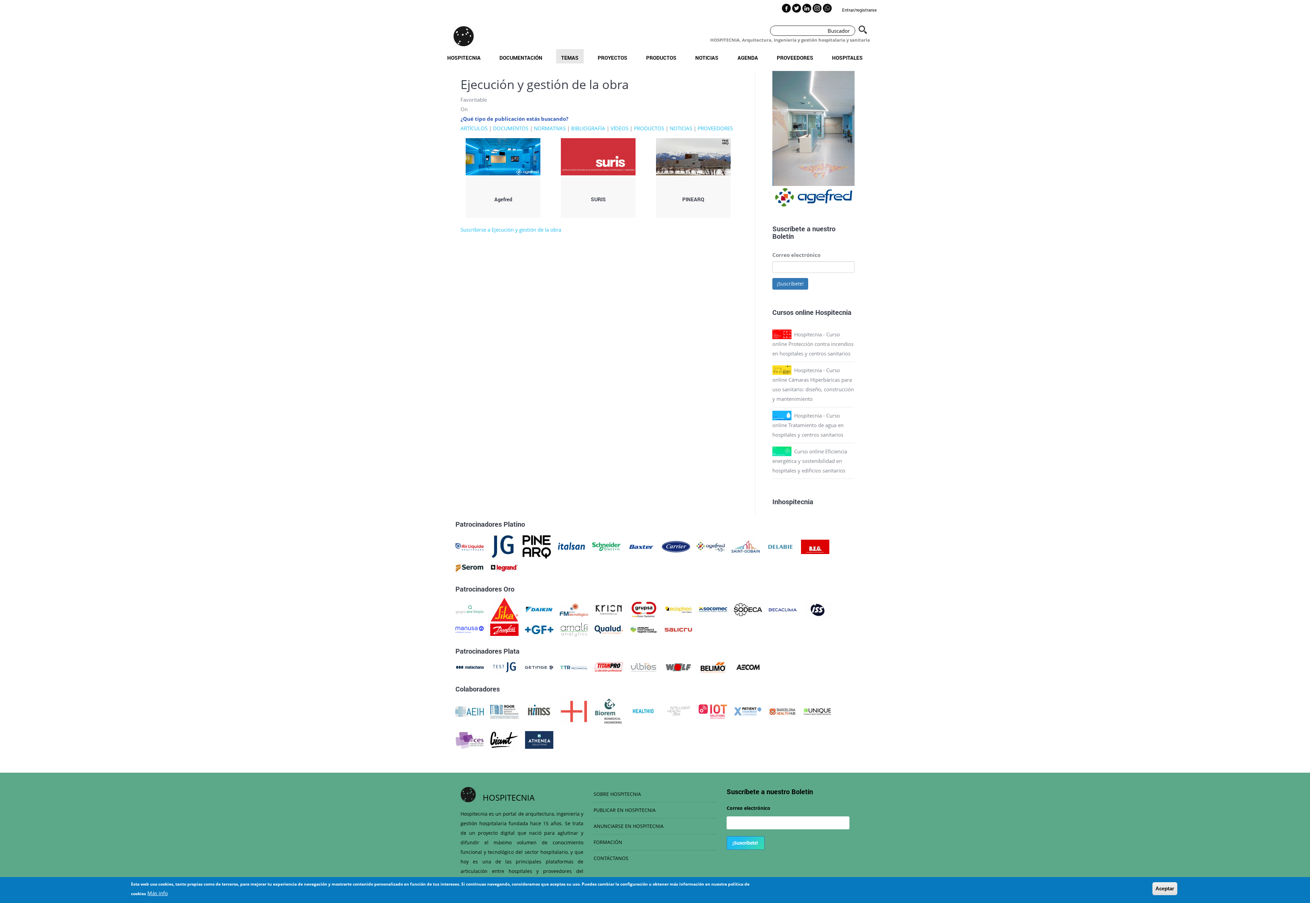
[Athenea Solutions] (539, 739)
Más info (157, 893)
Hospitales (847, 57)
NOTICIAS (681, 128)
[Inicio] (463, 36)
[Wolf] (678, 666)
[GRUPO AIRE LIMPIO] (469, 609)
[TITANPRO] (609, 666)
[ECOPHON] (678, 609)
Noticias (706, 57)
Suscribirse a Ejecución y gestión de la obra (511, 229)
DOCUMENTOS (510, 128)
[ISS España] (817, 609)
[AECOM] (748, 666)
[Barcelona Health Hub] (782, 711)
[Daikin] (539, 609)
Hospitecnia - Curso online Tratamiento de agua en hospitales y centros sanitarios (808, 425)
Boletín (783, 236)
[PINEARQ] (537, 546)
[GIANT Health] (504, 739)
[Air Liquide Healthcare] (469, 546)
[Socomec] (713, 609)
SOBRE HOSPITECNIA (617, 794)
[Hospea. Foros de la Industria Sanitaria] (574, 711)
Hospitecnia (464, 57)
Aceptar (1164, 888)
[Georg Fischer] (539, 629)
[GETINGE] (539, 666)
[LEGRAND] (504, 567)
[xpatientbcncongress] (747, 711)
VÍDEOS (619, 128)
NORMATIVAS (550, 128)
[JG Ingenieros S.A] (503, 546)
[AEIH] (469, 711)
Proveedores (795, 57)
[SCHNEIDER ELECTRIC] (606, 546)
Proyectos (612, 57)
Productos (661, 57)
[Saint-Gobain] (745, 546)
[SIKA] (504, 609)
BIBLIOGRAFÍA (588, 128)
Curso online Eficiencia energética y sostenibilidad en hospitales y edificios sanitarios (809, 461)
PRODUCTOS (649, 128)
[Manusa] (469, 629)
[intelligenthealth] (678, 711)
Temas (570, 57)
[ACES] (469, 739)
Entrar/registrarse (859, 10)
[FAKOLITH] (643, 629)
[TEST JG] (504, 666)
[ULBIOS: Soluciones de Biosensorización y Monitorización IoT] (643, 666)
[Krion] (609, 609)
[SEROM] (469, 567)
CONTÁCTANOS (611, 858)
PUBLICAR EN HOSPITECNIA (625, 810)
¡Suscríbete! (790, 283)
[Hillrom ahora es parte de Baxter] (641, 546)
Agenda (748, 57)
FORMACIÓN (608, 842)
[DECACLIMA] (783, 609)
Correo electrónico (796, 254)
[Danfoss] (504, 629)
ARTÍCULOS (474, 128)
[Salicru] (678, 629)
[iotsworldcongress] (713, 711)
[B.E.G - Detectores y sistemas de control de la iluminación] (815, 546)
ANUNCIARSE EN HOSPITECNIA (629, 826)
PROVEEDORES (715, 128)
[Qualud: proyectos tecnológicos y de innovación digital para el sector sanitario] (609, 629)
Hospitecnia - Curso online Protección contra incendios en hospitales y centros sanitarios (813, 344)
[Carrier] (676, 546)
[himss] (539, 711)
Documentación (520, 57)
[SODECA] (748, 609)
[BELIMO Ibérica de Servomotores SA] (713, 666)
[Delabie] (780, 546)
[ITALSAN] (571, 546)
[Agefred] (711, 546)
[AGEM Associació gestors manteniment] (504, 711)
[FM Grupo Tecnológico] (574, 609)
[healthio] (643, 711)
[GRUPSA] (643, 609)
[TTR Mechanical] (574, 666)
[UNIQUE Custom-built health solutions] (817, 711)
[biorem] (609, 711)
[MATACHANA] (469, 666)
